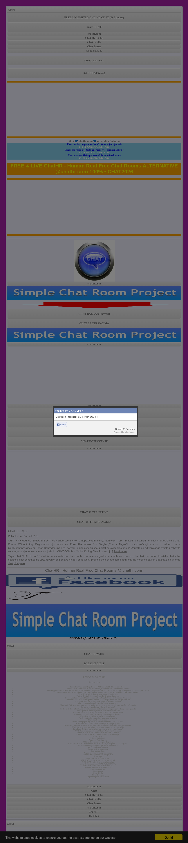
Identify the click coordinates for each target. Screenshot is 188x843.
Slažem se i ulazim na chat (94, 455)
